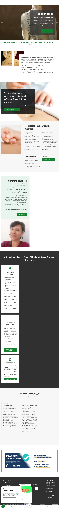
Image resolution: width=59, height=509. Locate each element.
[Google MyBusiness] (36, 488)
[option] (29, 22)
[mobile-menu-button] (29, 505)
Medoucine (42, 504)
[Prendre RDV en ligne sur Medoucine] (29, 460)
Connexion (55, 504)
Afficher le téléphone (11, 290)
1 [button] (56, 38)
